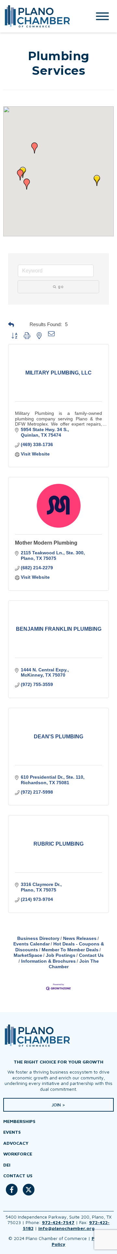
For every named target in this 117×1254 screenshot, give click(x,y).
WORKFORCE (17, 1153)
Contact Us (91, 955)
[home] (40, 16)
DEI (6, 1165)
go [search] (60, 286)
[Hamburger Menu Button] (102, 16)
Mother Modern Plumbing (46, 543)
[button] (97, 180)
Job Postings (60, 955)
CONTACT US (17, 1175)
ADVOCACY (16, 1143)
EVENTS (12, 1132)
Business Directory (38, 938)
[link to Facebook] (12, 1193)
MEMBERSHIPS (19, 1121)
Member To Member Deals (70, 949)
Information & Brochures (48, 961)
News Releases (80, 938)
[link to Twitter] (28, 1193)
